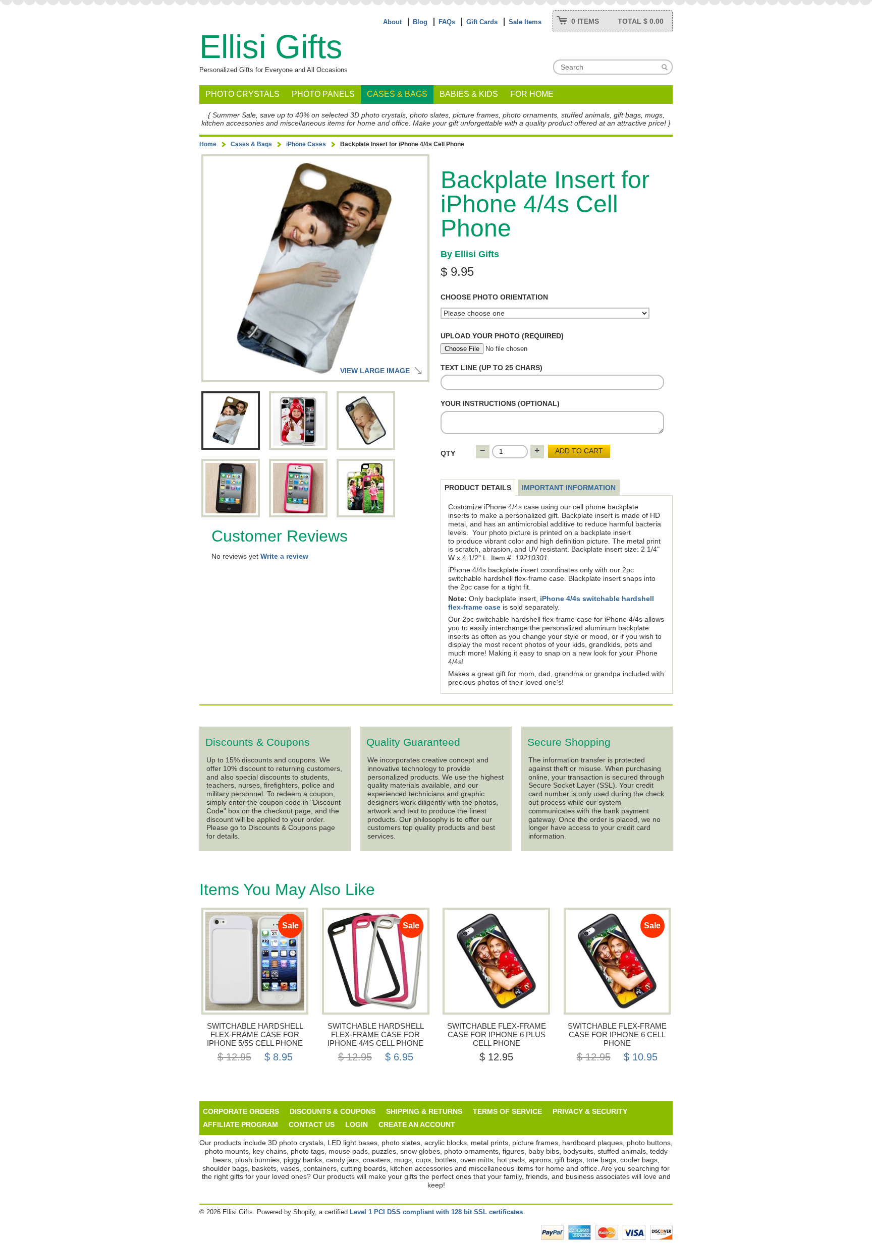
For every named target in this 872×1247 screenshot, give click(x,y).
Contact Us (312, 1124)
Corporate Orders (241, 1111)
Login (356, 1124)
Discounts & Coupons (332, 1111)
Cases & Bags (397, 94)
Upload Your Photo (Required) (502, 336)
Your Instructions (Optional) (500, 403)
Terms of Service (507, 1111)
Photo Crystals (242, 94)
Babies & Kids (469, 94)
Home (207, 144)
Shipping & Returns (424, 1111)
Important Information (569, 488)
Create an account (416, 1124)
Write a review (284, 556)
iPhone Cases (306, 144)
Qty (448, 453)
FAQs (447, 22)
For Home (532, 94)
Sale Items (525, 22)
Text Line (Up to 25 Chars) (491, 368)
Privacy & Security (590, 1111)
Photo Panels (323, 94)
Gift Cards (482, 22)
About (392, 22)
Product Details (478, 488)
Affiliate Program (240, 1124)
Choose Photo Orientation (494, 297)
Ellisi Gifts (271, 46)
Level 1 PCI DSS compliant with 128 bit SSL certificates (436, 1212)
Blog (420, 22)
